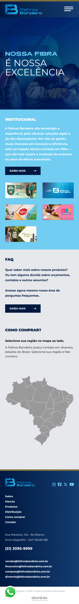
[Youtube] (72, 484)
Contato (10, 522)
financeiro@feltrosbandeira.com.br (28, 566)
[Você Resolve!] (21, 212)
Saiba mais (18, 170)
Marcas (10, 501)
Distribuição (13, 511)
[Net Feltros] (58, 212)
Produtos (11, 506)
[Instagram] (54, 484)
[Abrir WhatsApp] (69, 594)
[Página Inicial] (58, 190)
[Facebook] (59, 484)
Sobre (9, 496)
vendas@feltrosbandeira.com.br (26, 561)
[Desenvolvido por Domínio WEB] (39, 598)
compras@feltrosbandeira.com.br (27, 571)
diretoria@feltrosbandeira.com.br (27, 576)
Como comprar (15, 517)
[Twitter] (65, 484)
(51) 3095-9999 (18, 548)
